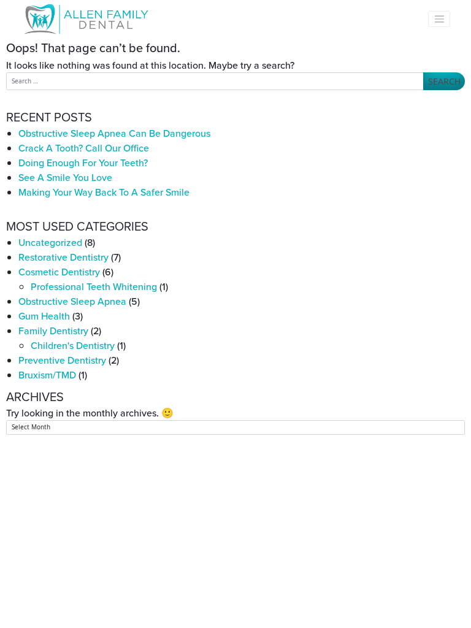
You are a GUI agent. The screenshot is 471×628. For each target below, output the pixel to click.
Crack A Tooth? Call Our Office (83, 148)
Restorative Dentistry (63, 257)
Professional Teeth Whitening (94, 286)
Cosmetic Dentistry (59, 271)
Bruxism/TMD (47, 374)
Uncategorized (50, 242)
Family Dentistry (53, 330)
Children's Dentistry (73, 345)
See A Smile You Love (65, 177)
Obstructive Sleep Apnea (72, 301)
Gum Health (44, 316)
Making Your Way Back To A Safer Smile (104, 192)
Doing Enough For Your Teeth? (83, 162)
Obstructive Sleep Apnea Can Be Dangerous (114, 133)
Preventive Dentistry (62, 360)
